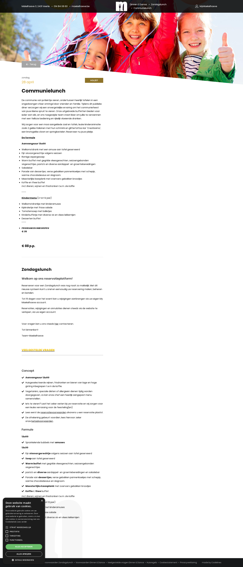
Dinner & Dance (138, 4)
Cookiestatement (168, 562)
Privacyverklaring (188, 562)
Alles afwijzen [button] (24, 554)
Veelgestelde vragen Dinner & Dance (126, 562)
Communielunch (143, 8)
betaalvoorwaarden (42, 421)
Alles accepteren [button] (23, 546)
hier (57, 323)
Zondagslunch (158, 4)
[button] (24, 560)
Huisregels (152, 562)
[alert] (24, 531)
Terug (33, 64)
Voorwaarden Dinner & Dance (90, 562)
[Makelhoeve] (121, 6)
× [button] (42, 501)
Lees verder (22, 522)
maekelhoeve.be (81, 6)
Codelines (216, 562)
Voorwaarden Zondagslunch (58, 562)
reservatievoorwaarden (53, 412)
